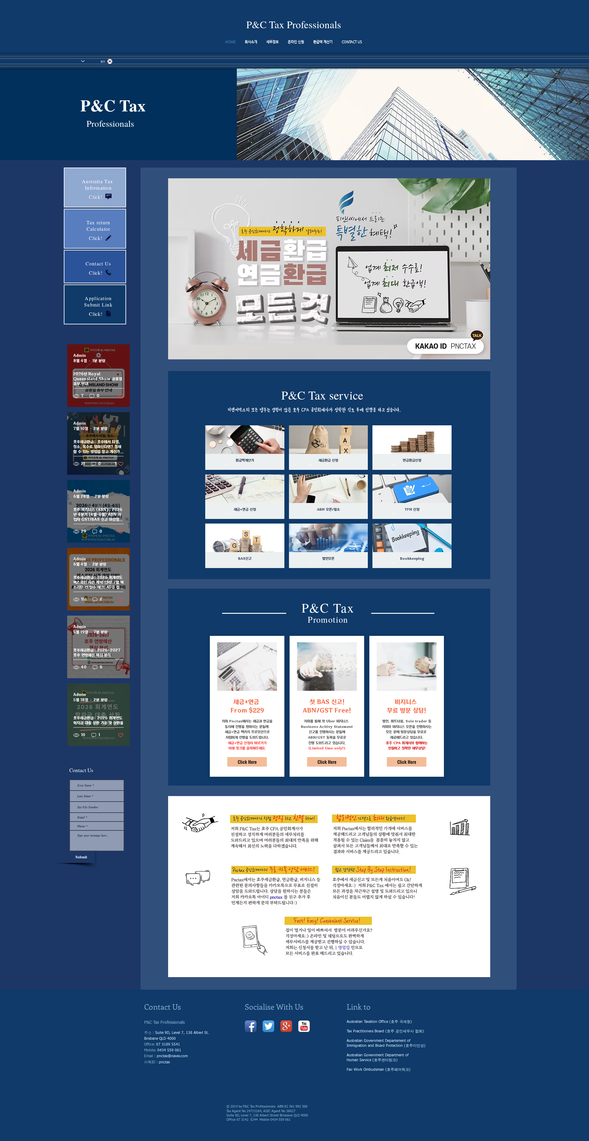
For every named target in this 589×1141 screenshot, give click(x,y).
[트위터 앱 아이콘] (268, 1026)
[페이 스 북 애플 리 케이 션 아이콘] (250, 1026)
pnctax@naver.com (172, 1056)
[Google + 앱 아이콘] (286, 1026)
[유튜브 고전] (304, 1026)
